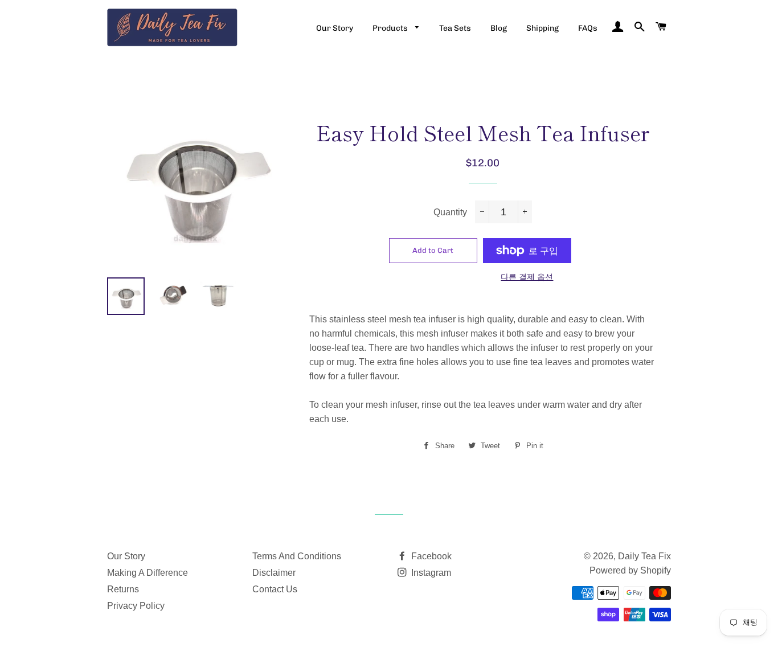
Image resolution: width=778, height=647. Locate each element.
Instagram (430, 573)
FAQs (587, 28)
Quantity (450, 212)
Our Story (334, 28)
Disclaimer (274, 573)
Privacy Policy (136, 606)
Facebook (430, 556)
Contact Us (274, 589)
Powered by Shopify (630, 570)
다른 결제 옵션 (527, 276)
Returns (123, 589)
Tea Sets (455, 28)
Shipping (542, 28)
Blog (498, 28)
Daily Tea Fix (644, 556)
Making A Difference (147, 573)
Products (391, 28)
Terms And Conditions (296, 556)
